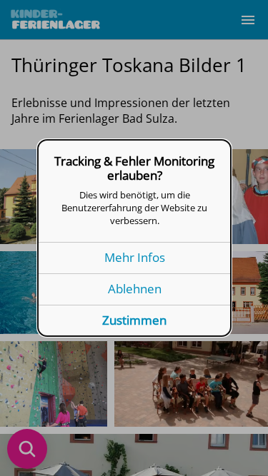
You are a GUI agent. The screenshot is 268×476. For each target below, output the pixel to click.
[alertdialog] (134, 238)
